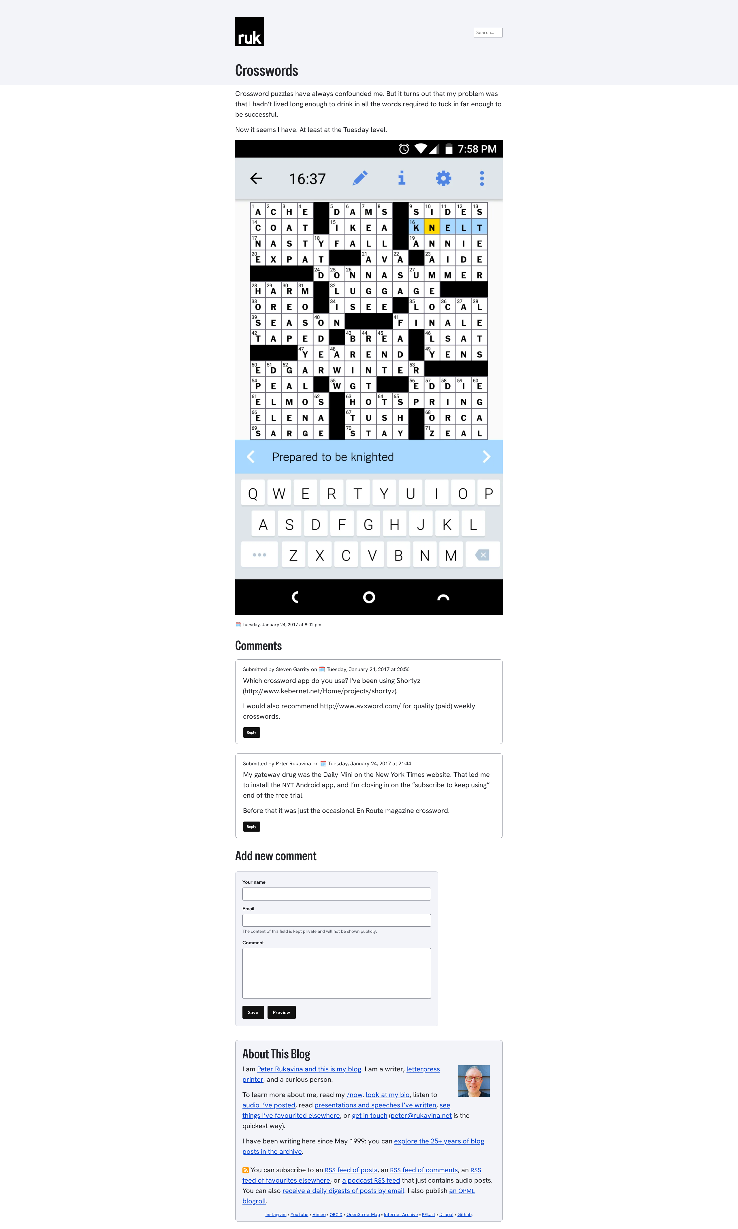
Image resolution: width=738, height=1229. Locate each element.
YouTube (299, 1214)
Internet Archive (401, 1214)
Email (248, 908)
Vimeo (319, 1214)
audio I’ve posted (268, 1104)
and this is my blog (309, 1068)
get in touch (369, 1115)
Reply (251, 732)
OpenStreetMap (363, 1214)
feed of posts (351, 1169)
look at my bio (388, 1094)
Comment (253, 942)
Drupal (446, 1214)
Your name (254, 882)
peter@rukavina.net (421, 1115)
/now (354, 1094)
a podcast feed (371, 1180)
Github (465, 1214)
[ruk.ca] (369, 31)
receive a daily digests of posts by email (343, 1190)
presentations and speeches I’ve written (375, 1104)
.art (428, 1214)
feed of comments (424, 1169)
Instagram (276, 1214)
